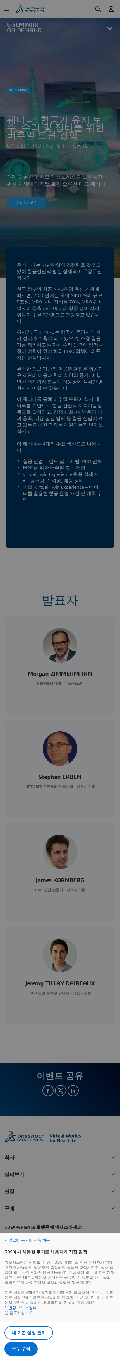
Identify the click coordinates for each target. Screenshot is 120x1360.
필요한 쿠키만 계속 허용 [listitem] (29, 1240)
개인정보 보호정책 (20, 1308)
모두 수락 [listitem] (21, 1348)
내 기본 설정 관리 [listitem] (29, 1332)
